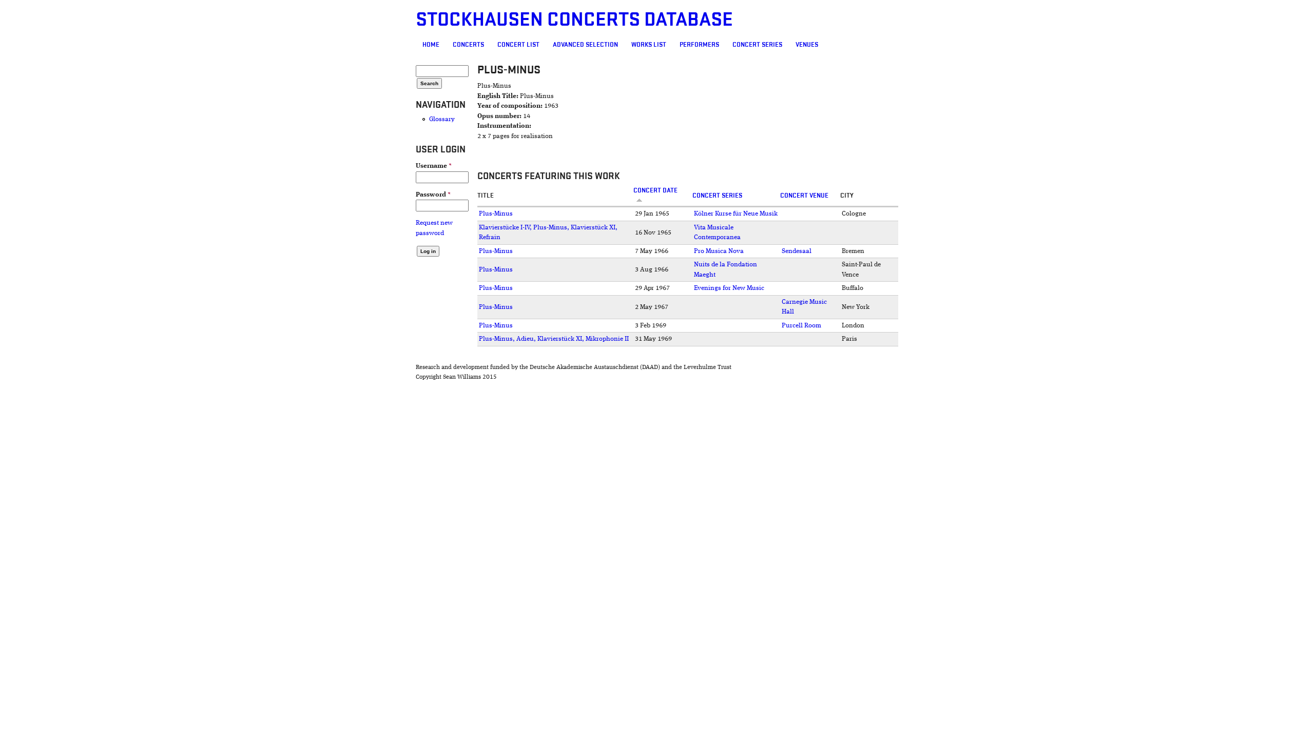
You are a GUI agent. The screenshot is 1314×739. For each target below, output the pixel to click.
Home (430, 45)
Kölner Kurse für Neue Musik (736, 213)
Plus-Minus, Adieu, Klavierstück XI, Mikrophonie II (554, 339)
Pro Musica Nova (719, 251)
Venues (807, 45)
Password (433, 194)
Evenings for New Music (729, 288)
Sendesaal (796, 251)
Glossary (442, 119)
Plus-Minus (496, 213)
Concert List (518, 45)
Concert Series (757, 45)
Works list (648, 45)
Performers (699, 45)
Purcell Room (801, 325)
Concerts (468, 45)
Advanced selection (585, 45)
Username (434, 166)
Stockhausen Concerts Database (574, 20)
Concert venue (804, 195)
